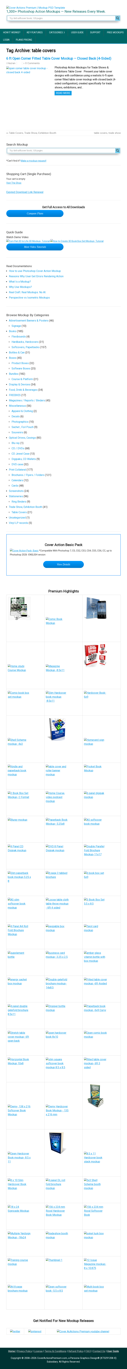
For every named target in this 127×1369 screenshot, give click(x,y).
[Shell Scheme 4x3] (25, 749)
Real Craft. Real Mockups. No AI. (27, 292)
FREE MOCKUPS (115, 32)
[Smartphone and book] (101, 608)
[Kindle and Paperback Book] (25, 776)
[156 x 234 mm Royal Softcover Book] (101, 1216)
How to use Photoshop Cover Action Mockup (35, 271)
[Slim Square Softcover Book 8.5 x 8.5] (63, 1069)
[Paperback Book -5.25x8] (63, 829)
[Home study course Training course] (25, 1269)
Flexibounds (19, 336)
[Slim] (25, 882)
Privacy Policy (24, 1351)
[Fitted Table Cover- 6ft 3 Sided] (101, 1069)
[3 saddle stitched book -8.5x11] (101, 1269)
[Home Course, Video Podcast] (63, 803)
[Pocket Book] (101, 776)
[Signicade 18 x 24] (25, 1216)
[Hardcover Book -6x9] (101, 702)
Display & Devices (19, 384)
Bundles (13, 373)
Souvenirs (17, 432)
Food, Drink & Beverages (23, 389)
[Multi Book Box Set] (101, 1296)
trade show (114, 132)
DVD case (17, 464)
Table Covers (16, 132)
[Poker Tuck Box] (101, 1243)
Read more (63, 93)
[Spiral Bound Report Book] (63, 729)
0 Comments (32, 63)
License (38, 1351)
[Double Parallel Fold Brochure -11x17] (101, 856)
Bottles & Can (17, 352)
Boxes (12, 357)
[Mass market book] (63, 1143)
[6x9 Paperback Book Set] (101, 655)
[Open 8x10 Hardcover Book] (63, 1042)
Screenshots (16, 491)
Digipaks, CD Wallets (24, 459)
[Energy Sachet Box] (25, 989)
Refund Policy (76, 1351)
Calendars (17, 480)
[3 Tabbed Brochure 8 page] (63, 882)
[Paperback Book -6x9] (101, 1016)
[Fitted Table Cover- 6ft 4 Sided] (101, 989)
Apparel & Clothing (22, 411)
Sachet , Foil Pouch (23, 427)
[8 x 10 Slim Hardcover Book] (25, 1190)
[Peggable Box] (63, 936)
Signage (16, 325)
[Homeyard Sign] (101, 749)
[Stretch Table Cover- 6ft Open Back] (25, 1042)
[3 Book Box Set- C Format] (25, 803)
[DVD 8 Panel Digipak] (63, 856)
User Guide (77, 32)
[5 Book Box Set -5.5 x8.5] (101, 909)
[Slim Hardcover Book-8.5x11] (63, 702)
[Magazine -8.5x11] (63, 676)
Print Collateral (17, 469)
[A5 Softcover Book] (101, 829)
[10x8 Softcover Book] (25, 1069)
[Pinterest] (34, 1331)
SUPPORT (95, 32)
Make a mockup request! (33, 160)
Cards (15, 485)
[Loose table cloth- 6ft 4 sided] (63, 909)
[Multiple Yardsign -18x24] (25, 1243)
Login (6, 39)
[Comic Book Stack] (63, 628)
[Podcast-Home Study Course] (25, 608)
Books (12, 331)
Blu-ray (16, 443)
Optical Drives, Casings (22, 437)
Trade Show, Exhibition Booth (40, 132)
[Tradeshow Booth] (63, 1243)
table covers (100, 132)
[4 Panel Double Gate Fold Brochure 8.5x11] (25, 1016)
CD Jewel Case (20, 453)
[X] (15, 1331)
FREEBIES (15, 395)
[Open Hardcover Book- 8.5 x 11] (25, 1163)
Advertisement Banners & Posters (28, 320)
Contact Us (99, 1351)
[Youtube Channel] (83, 1331)
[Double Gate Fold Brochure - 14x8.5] (63, 989)
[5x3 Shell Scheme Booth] (101, 1190)
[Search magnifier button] (117, 18)
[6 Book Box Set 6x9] (101, 882)
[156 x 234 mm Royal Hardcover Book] (63, 1216)
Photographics (20, 421)
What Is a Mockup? (20, 281)
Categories (56, 32)
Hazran (11, 63)
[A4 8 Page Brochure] (25, 1296)
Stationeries (16, 496)
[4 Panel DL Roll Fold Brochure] (63, 1190)
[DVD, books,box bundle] (25, 676)
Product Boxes (20, 363)
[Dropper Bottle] (63, 1016)
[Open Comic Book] (101, 1042)
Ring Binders (19, 501)
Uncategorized (17, 517)
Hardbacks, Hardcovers (25, 341)
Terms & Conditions (55, 1351)
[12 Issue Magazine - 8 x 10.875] (63, 1269)
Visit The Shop (13, 183)
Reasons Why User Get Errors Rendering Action (36, 276)
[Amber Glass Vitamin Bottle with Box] (101, 962)
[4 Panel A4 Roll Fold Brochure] (25, 936)
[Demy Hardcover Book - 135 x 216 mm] (63, 1116)
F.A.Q (88, 1351)
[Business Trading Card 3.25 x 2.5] (63, 962)
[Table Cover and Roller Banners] (63, 776)
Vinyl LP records (18, 523)
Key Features (35, 32)
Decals (16, 416)
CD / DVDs (18, 448)
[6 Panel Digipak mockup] (101, 803)
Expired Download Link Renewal (24, 192)
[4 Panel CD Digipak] (25, 856)
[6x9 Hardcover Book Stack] (101, 1095)
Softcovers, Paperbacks (26, 347)
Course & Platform (22, 379)
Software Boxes (21, 368)
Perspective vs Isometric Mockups (29, 297)
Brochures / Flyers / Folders (28, 475)
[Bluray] (25, 829)
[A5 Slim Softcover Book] (25, 909)
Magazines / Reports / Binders (27, 400)
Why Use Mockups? (20, 287)
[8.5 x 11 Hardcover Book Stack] (101, 1163)
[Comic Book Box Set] (25, 702)
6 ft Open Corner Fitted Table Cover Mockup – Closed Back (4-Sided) (58, 58)
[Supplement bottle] (25, 962)
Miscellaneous (17, 405)
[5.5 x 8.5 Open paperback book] (63, 1296)
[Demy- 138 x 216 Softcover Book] (25, 1116)
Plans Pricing (24, 39)
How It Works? (11, 32)
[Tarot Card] (101, 936)
